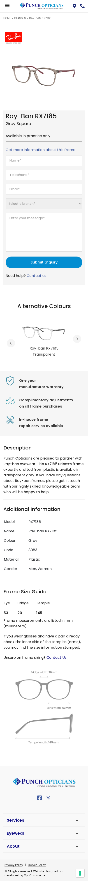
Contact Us (56, 657)
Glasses (20, 18)
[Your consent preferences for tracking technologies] (80, 873)
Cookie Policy (37, 865)
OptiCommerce (34, 875)
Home (7, 18)
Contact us (36, 275)
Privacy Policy (14, 865)
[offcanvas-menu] (7, 5)
